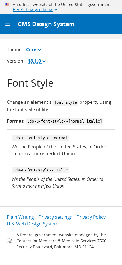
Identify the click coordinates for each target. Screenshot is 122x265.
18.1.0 (38, 62)
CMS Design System (46, 24)
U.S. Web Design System (32, 224)
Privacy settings (55, 217)
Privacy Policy (91, 217)
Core (35, 50)
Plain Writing (20, 217)
